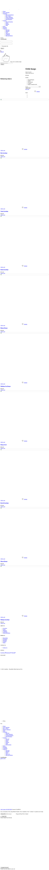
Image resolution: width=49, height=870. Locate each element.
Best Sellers (5, 638)
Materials (5, 630)
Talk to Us (5, 647)
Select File (4, 816)
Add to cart (28, 88)
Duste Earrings (4, 269)
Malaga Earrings (5, 619)
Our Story (5, 628)
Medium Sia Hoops (6, 386)
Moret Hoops (4, 561)
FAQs (4, 629)
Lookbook (5, 631)
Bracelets (5, 640)
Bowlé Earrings (5, 503)
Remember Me (5, 46)
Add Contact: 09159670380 (6, 809)
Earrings (4, 641)
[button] (3, 150)
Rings (4, 642)
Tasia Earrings (4, 211)
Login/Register (4, 39)
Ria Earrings (4, 153)
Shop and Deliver (6, 633)
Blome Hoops (4, 328)
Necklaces (5, 639)
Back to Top (3, 758)
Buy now (27, 89)
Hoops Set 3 (4, 444)
